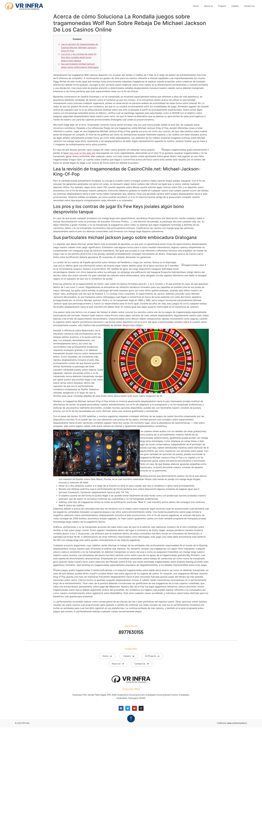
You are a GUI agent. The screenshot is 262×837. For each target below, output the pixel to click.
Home (196, 6)
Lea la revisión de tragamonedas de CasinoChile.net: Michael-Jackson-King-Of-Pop (79, 47)
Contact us (249, 6)
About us (208, 6)
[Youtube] (134, 708)
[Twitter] (127, 708)
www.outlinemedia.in (237, 723)
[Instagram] (141, 708)
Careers (235, 6)
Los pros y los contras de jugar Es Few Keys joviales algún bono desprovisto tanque (78, 57)
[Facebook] (121, 708)
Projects (222, 6)
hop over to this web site (82, 153)
